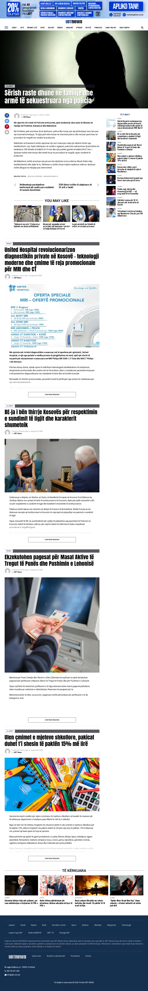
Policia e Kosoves (35, 176)
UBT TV (50, 933)
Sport (42, 27)
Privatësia (75, 956)
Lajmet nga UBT (110, 27)
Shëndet (60, 27)
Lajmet (14, 27)
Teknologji (98, 27)
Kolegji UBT (65, 933)
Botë (22, 27)
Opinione (79, 27)
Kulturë (51, 27)
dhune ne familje (51, 176)
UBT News (18, 433)
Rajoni (33, 925)
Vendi (22, 925)
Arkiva (88, 956)
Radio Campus (125, 27)
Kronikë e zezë (32, 27)
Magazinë (69, 27)
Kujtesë (88, 27)
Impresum (36, 956)
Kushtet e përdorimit (56, 956)
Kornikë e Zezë (59, 925)
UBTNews (27, 117)
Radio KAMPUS (34, 933)
